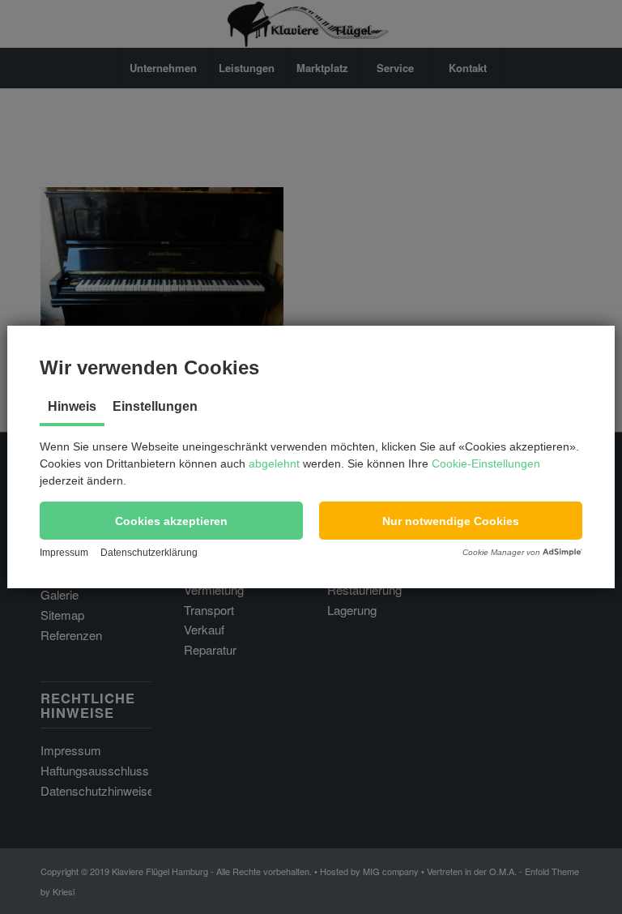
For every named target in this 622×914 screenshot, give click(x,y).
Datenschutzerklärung (149, 552)
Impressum (64, 552)
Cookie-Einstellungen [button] (486, 463)
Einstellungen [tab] (155, 406)
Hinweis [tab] (72, 406)
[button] (171, 521)
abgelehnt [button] (274, 463)
